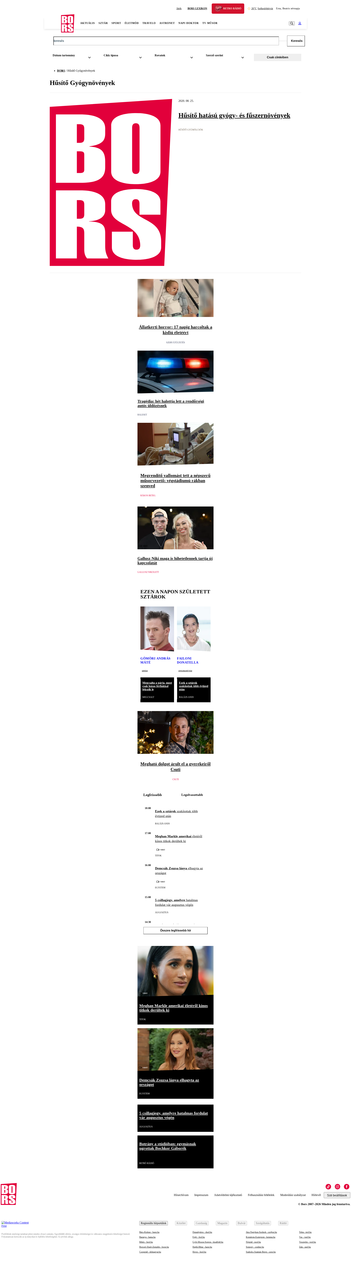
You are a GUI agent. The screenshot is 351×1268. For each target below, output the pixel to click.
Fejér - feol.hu (199, 1237)
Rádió (283, 1223)
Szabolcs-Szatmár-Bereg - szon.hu (261, 1252)
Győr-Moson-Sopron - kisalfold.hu (208, 1242)
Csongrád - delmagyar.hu (150, 1252)
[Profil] (299, 23)
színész (145, 670)
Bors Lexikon (197, 8)
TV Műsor (210, 23)
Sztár (103, 23)
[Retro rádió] (220, 9)
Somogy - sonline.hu (255, 1247)
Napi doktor (188, 23)
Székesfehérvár (262, 8)
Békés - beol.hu (146, 1242)
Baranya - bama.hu (147, 1237)
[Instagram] (337, 1186)
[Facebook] (346, 1186)
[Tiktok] (328, 1186)
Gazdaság (201, 1223)
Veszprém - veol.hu (307, 1242)
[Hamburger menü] (53, 23)
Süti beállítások (337, 1195)
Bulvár (242, 1223)
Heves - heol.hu (199, 1252)
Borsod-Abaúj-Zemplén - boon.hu (154, 1247)
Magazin (222, 1223)
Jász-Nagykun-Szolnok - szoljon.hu (261, 1232)
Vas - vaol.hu (305, 1237)
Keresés (297, 40)
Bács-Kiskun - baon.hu (149, 1232)
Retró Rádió (146, 1163)
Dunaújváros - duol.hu (202, 1232)
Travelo (149, 23)
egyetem (160, 887)
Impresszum (201, 1195)
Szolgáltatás (262, 1223)
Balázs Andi (186, 697)
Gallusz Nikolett (148, 572)
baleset (142, 414)
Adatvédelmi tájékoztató (228, 1195)
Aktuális (87, 23)
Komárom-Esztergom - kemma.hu (260, 1237)
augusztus (161, 912)
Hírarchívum (181, 1195)
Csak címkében (277, 57)
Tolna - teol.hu (305, 1232)
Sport (116, 23)
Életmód (132, 23)
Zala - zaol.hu (305, 1247)
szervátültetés (175, 342)
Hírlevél (316, 1195)
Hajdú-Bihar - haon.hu (202, 1247)
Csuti (175, 779)
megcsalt (148, 697)
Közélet (181, 1223)
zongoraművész (185, 670)
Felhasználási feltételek (261, 1195)
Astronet (167, 23)
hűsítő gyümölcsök (190, 129)
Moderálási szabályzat (293, 1195)
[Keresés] (292, 23)
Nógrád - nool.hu (253, 1242)
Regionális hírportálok (153, 1223)
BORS (61, 70)
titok (158, 855)
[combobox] (73, 56)
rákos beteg (148, 495)
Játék (179, 8)
